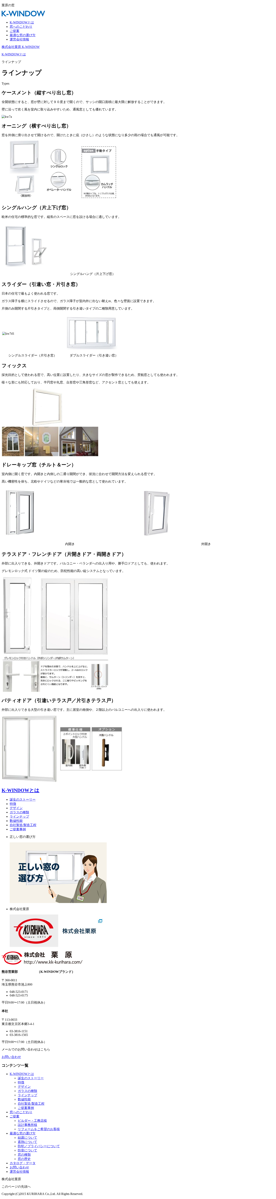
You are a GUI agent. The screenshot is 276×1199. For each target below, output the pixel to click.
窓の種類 (24, 1154)
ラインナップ (19, 816)
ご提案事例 (18, 829)
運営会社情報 (19, 39)
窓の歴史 (24, 1159)
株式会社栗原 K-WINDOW (21, 47)
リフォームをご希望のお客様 (39, 1129)
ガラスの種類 (19, 812)
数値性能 (16, 820)
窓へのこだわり (21, 26)
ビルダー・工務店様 (32, 1120)
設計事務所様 (27, 1125)
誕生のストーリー (23, 799)
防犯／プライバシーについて (39, 1146)
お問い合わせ (11, 1057)
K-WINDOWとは (22, 22)
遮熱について (27, 1142)
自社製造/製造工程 (23, 825)
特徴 (13, 803)
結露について (27, 1137)
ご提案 (14, 31)
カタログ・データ (23, 1163)
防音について (27, 1150)
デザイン (16, 808)
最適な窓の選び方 (23, 35)
